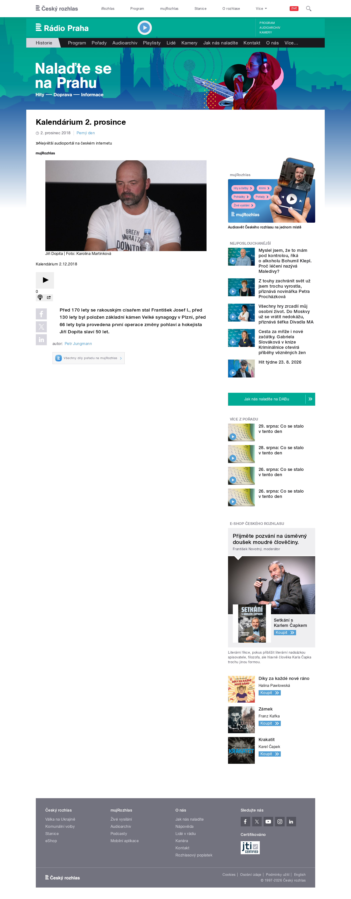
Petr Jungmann (78, 343)
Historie (44, 42)
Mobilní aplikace (125, 841)
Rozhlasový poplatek (194, 855)
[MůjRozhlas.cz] (45, 153)
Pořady (99, 42)
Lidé (171, 42)
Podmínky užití (277, 875)
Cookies (229, 875)
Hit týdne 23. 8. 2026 (280, 362)
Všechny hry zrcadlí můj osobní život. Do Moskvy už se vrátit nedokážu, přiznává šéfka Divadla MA (286, 314)
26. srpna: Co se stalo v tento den (281, 472)
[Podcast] (40, 297)
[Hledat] (308, 8)
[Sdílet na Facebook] (41, 313)
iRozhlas (108, 9)
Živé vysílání (242, 205)
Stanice (201, 9)
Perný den (86, 133)
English (300, 875)
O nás (272, 42)
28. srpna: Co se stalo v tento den (281, 450)
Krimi (262, 188)
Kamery (266, 32)
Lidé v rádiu (186, 833)
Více (291, 42)
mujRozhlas (169, 9)
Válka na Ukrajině (60, 819)
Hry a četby (241, 188)
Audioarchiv (270, 27)
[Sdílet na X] (41, 326)
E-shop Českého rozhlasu (257, 524)
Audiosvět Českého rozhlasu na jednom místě (264, 227)
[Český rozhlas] (57, 8)
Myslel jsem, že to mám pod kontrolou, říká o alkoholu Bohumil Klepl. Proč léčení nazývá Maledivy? (285, 261)
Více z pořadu (244, 419)
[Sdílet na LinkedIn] (41, 339)
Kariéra (182, 841)
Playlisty (152, 42)
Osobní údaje (250, 875)
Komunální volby (60, 826)
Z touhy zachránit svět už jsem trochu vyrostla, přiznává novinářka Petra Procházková (284, 288)
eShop (51, 841)
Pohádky (239, 197)
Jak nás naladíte (220, 42)
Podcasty (119, 833)
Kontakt (252, 42)
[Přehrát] (45, 280)
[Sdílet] (48, 297)
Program (137, 9)
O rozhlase (231, 9)
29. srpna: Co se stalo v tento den (281, 429)
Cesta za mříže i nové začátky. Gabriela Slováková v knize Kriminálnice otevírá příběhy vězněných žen (282, 342)
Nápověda (185, 826)
